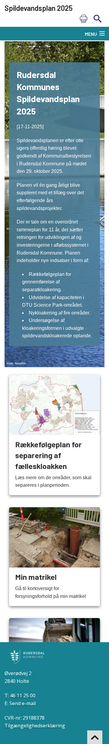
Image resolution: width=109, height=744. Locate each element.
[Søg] (97, 18)
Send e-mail (22, 703)
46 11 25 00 (22, 695)
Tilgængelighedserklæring (35, 725)
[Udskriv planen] (84, 18)
